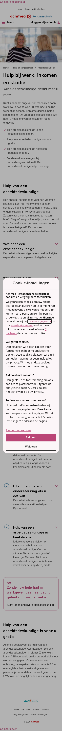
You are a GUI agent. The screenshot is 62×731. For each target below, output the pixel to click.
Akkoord (31, 437)
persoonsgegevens (39, 321)
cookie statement (22, 325)
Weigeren (31, 446)
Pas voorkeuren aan (18, 430)
